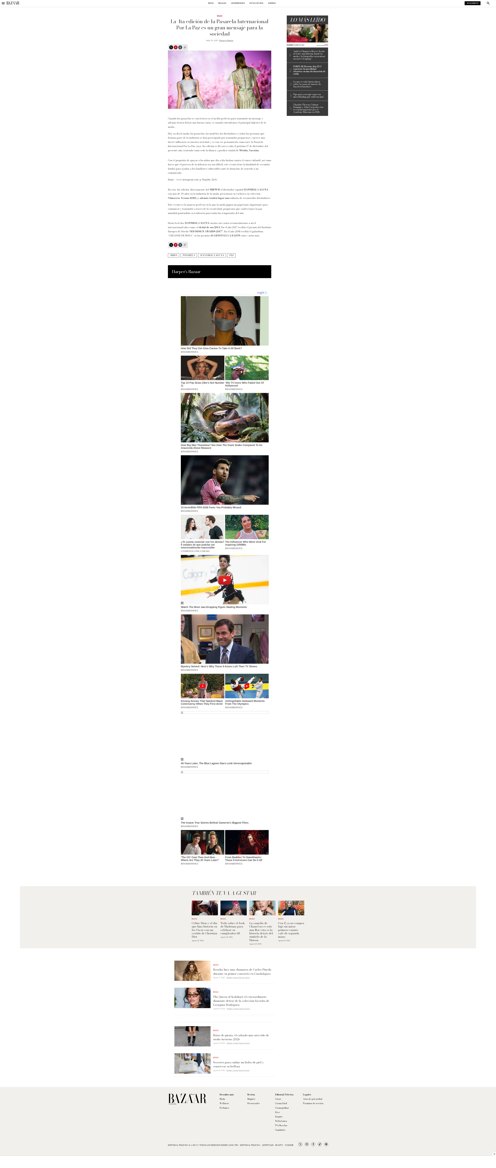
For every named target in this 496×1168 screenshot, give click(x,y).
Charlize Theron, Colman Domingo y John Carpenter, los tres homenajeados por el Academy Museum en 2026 (308, 108)
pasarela (189, 255)
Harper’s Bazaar (226, 40)
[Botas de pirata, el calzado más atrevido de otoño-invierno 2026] (192, 1036)
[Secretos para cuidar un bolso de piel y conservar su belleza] (192, 1063)
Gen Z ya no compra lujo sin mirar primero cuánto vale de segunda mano (291, 930)
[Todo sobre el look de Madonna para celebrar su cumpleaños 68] (233, 908)
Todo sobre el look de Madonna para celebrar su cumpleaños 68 (232, 928)
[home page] (12, 3)
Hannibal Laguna (212, 255)
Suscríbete (472, 3)
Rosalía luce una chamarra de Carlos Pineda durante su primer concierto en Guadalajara (242, 971)
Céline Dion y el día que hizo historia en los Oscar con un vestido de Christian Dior (204, 930)
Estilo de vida (256, 3)
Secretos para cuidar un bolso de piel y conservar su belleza (238, 1064)
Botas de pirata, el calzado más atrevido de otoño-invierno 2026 (241, 1037)
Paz (231, 255)
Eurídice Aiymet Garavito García (238, 977)
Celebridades (238, 3)
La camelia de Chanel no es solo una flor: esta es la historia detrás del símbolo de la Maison (261, 931)
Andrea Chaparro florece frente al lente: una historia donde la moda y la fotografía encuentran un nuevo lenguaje (309, 55)
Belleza (222, 3)
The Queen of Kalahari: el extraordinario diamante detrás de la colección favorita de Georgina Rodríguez (241, 1001)
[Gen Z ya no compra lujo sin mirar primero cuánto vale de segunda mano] (291, 908)
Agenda (272, 3)
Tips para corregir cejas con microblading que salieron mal (308, 95)
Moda (211, 3)
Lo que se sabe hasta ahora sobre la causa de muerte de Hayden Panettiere (307, 84)
